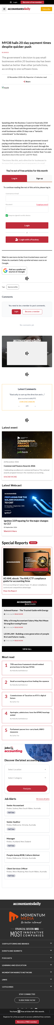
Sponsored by (13, 287)
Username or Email (12, 194)
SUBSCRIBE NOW (27, 1000)
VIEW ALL (27, 649)
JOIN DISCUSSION (27, 402)
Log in (14, 178)
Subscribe (46, 9)
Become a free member (32, 2)
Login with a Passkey (29, 239)
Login (15, 2)
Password (9, 204)
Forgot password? (42, 204)
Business (5, 52)
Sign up (39, 178)
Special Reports (19, 542)
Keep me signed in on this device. (19, 215)
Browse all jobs (42, 799)
